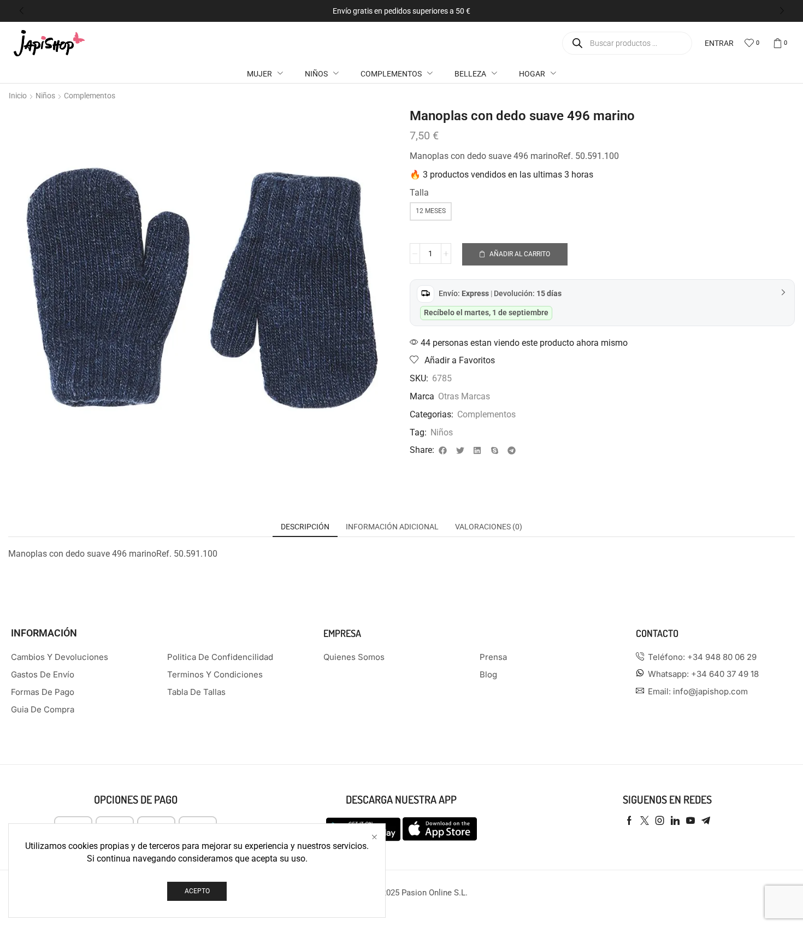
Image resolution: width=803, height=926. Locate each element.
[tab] (305, 526)
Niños (45, 95)
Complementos (89, 95)
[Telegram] (705, 820)
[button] (21, 11)
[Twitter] (644, 820)
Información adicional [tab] (392, 526)
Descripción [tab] (305, 526)
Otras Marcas (464, 396)
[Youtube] (690, 820)
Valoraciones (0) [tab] (488, 526)
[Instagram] (660, 820)
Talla (419, 192)
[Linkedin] (675, 820)
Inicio (18, 95)
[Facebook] (629, 820)
